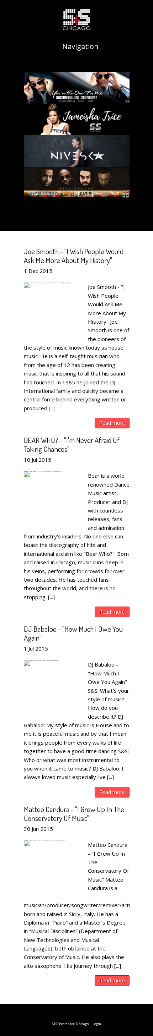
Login (97, 1023)
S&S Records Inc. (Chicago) (70, 1023)
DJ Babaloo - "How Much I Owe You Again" (73, 633)
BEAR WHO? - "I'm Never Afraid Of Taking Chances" (72, 444)
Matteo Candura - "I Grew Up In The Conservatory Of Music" (74, 813)
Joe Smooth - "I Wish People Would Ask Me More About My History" (73, 255)
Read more (112, 423)
